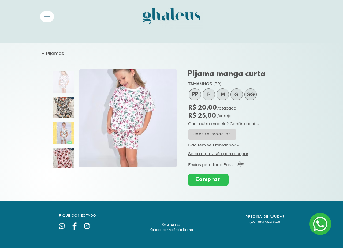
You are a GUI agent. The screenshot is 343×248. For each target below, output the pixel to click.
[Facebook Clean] (74, 226)
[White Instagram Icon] (87, 226)
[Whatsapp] (62, 226)
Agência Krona (181, 229)
